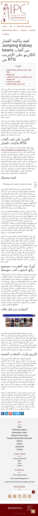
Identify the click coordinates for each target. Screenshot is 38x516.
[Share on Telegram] (14, 413)
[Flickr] (24, 496)
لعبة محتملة (10, 74)
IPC (11, 26)
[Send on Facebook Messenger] (18, 413)
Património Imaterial (24, 26)
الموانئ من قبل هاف (13, 81)
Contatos (5, 34)
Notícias (32, 30)
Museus (23, 30)
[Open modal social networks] (22, 413)
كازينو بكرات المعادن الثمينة (16, 84)
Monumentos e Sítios (10, 30)
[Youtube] (19, 496)
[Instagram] (14, 496)
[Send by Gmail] (10, 413)
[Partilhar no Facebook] (2, 413)
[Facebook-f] (9, 496)
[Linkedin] (29, 496)
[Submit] (33, 492)
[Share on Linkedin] (6, 413)
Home (4, 26)
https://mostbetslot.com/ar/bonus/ (13, 150)
